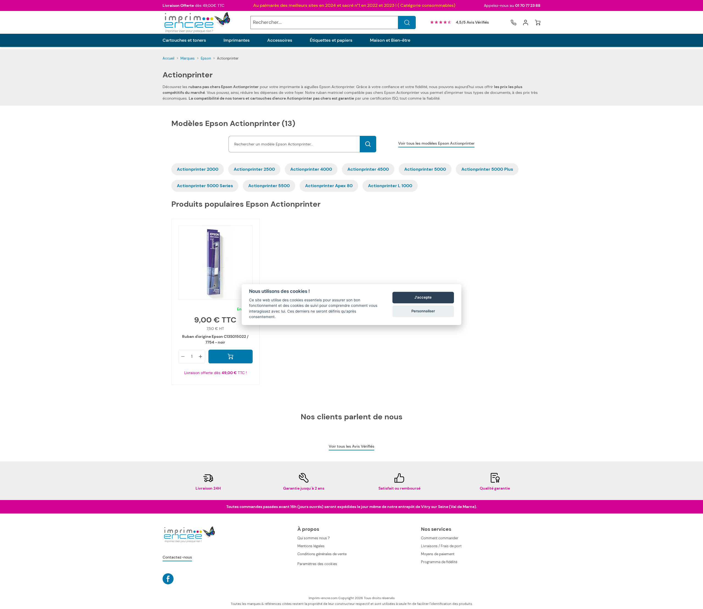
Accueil (168, 58)
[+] (200, 356)
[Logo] (197, 22)
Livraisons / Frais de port (441, 546)
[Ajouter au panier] (230, 356)
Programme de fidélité (439, 562)
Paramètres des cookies (317, 564)
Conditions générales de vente (322, 554)
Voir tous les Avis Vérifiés (351, 446)
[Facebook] (168, 578)
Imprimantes (237, 40)
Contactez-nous (177, 557)
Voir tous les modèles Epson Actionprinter (436, 143)
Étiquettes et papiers (331, 40)
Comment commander (439, 538)
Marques (187, 58)
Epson (206, 58)
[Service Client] (513, 22)
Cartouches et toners (184, 40)
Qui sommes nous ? (313, 538)
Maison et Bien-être (390, 40)
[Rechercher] (407, 22)
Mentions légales (311, 546)
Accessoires (279, 40)
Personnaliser (423, 311)
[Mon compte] (525, 22)
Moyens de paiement (437, 554)
